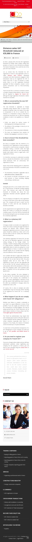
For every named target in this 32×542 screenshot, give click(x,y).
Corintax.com (24, 536)
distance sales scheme (15, 75)
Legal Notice (20, 538)
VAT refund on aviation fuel (11, 517)
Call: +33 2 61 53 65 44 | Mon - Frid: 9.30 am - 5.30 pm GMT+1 (16, 5)
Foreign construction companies (12, 484)
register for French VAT (22, 94)
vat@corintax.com (10, 434)
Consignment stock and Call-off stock (13, 505)
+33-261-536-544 (9, 349)
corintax (16, 57)
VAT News (9, 39)
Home (3, 39)
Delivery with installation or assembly (13, 502)
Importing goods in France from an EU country (16, 457)
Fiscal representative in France (9, 1)
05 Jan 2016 (8, 57)
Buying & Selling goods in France (12, 454)
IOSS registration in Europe (11, 493)
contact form (24, 347)
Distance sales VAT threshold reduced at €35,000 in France (13, 51)
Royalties (6, 528)
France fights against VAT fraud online (12, 312)
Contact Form (9, 438)
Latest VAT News (21, 1)
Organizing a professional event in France (14, 475)
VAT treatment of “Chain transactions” (13, 508)
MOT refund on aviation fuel (11, 519)
